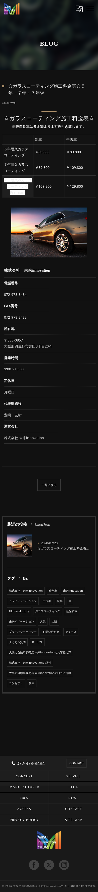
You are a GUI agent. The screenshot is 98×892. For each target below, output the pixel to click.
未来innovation (73, 590)
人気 (42, 621)
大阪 (54, 621)
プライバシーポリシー (23, 632)
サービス (37, 642)
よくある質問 (17, 642)
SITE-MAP (73, 820)
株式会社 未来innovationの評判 (30, 662)
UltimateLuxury (19, 611)
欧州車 (53, 590)
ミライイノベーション (23, 601)
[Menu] (90, 8)
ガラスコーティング (47, 611)
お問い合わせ (51, 632)
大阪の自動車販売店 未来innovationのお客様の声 (40, 652)
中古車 (47, 601)
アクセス (70, 632)
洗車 (60, 601)
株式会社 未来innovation (26, 590)
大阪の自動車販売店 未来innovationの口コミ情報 (40, 673)
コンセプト (16, 683)
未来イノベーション (21, 621)
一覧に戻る (49, 485)
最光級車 (71, 611)
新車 (31, 683)
